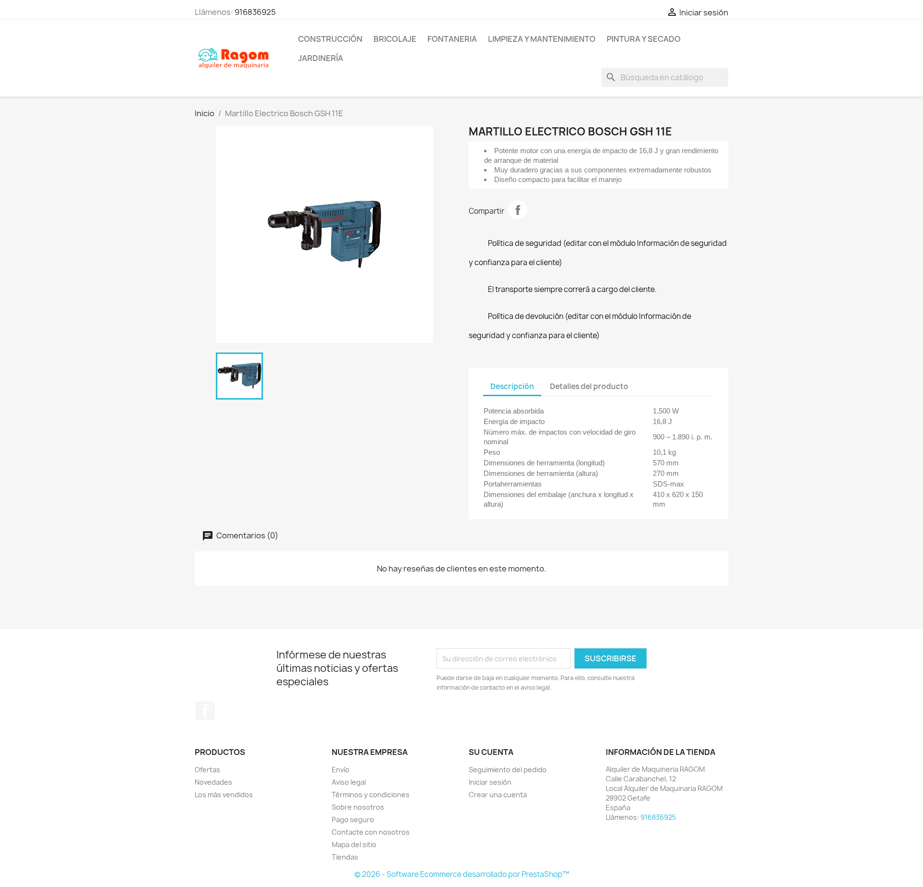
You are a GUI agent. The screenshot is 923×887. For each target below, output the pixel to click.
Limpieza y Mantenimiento (542, 39)
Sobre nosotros (358, 807)
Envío (340, 769)
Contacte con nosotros (371, 832)
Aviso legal (349, 782)
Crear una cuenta (498, 794)
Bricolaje (395, 39)
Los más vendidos (224, 794)
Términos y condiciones (371, 794)
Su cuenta (491, 752)
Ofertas (207, 769)
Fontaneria (452, 39)
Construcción (330, 39)
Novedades (213, 782)
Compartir (517, 209)
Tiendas (345, 857)
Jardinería (320, 58)
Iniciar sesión (490, 782)
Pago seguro (353, 819)
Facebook (205, 710)
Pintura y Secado (644, 39)
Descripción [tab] (512, 386)
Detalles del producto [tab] (589, 386)
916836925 (255, 12)
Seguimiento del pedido (508, 769)
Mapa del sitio (354, 844)
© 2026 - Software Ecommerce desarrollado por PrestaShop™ (461, 874)
